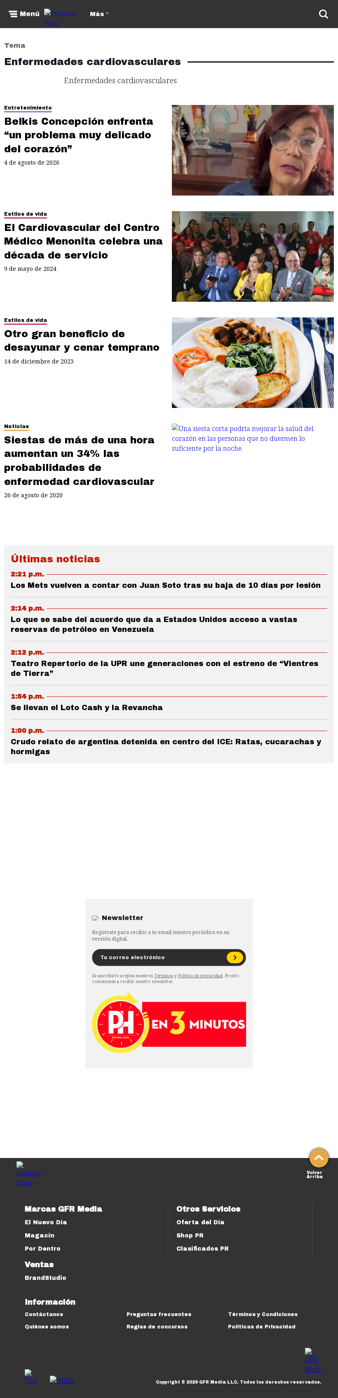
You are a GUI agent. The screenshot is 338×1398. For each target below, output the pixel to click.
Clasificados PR (202, 1249)
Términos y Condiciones (263, 1314)
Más (97, 14)
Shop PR (190, 1236)
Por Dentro (43, 1249)
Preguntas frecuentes (159, 1314)
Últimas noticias (55, 559)
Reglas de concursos (157, 1327)
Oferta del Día (200, 1222)
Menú (30, 14)
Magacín (39, 1236)
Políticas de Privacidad (262, 1327)
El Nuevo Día (46, 1222)
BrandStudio (45, 1278)
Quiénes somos (47, 1327)
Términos (163, 976)
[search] (323, 14)
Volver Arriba (315, 1173)
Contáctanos (44, 1314)
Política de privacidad (200, 976)
